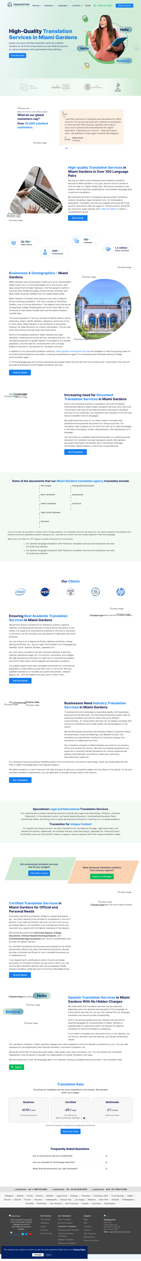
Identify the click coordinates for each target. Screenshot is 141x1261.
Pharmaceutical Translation (68, 1230)
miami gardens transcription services (73, 351)
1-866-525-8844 (105, 5)
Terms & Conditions (91, 1241)
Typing (43, 1226)
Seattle (85, 1203)
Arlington (9, 1196)
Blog (85, 1219)
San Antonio (56, 1203)
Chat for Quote (20, 372)
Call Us (18, 1067)
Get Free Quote (20, 681)
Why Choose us (90, 1234)
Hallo (124, 30)
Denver (7, 1199)
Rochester (42, 1203)
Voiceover (44, 1230)
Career (88, 6)
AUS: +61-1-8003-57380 (116, 1189)
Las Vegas (80, 1199)
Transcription (45, 1219)
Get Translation (75, 452)
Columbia (85, 1196)
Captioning (44, 1223)
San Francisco (72, 1203)
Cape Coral (62, 1196)
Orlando (115, 1199)
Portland (29, 1203)
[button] (64, 148)
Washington (110, 1203)
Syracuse (96, 1203)
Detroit (17, 1199)
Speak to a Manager (101, 876)
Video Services (46, 1234)
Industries (48, 6)
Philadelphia (128, 1199)
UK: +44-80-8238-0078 (76, 1189)
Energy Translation (65, 1223)
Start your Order (70, 1131)
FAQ (85, 1223)
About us (87, 1230)
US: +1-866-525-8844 (37, 1189)
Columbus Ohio (100, 1196)
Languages (62, 6)
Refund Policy (89, 1237)
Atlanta (20, 1196)
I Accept (37, 1255)
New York (103, 1199)
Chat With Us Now (39, 873)
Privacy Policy (79, 1250)
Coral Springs (117, 1196)
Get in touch (78, 218)
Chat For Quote (124, 6)
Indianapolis (51, 1199)
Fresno (27, 1199)
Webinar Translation (66, 1240)
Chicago (74, 1196)
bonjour (123, 61)
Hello (84, 48)
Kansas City (65, 1199)
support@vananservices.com (119, 1232)
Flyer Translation (64, 1219)
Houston (38, 1199)
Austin (30, 1196)
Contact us (88, 1226)
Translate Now (17, 55)
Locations (76, 6)
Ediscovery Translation (67, 1243)
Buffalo (49, 1196)
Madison (92, 1199)
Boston (39, 1196)
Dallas (130, 1196)
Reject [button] (48, 1255)
